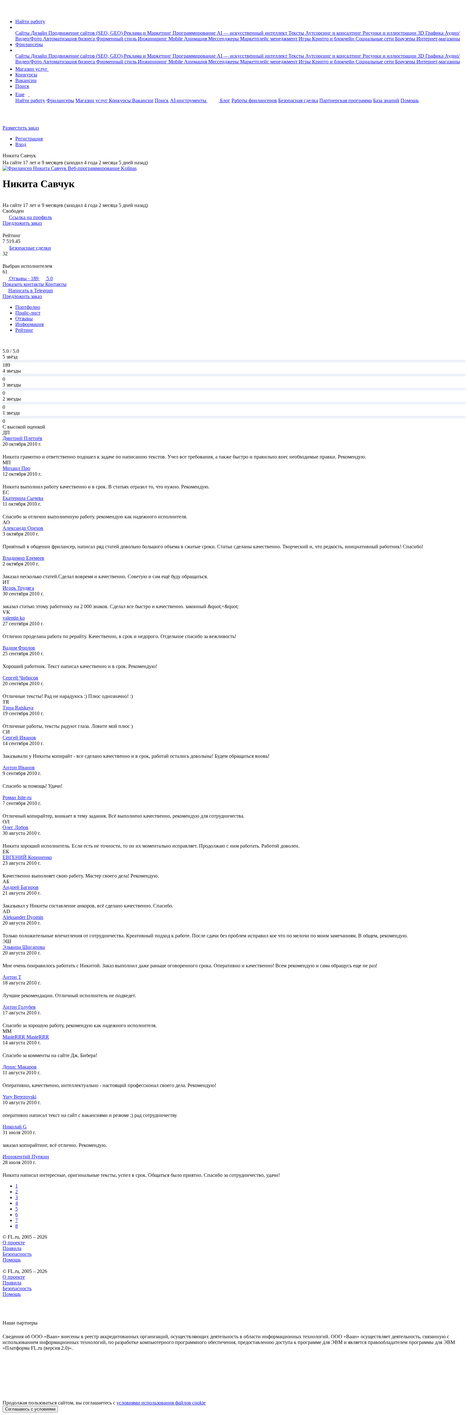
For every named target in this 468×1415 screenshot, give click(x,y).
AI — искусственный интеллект (252, 33)
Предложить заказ (22, 223)
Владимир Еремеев (23, 558)
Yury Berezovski (19, 1096)
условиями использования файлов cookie (161, 1402)
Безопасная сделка (298, 100)
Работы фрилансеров (254, 100)
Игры (305, 38)
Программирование (195, 33)
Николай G (15, 1126)
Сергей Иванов (19, 737)
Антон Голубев (19, 1007)
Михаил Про (16, 468)
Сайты (23, 33)
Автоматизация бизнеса (69, 38)
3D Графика (431, 33)
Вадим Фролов (19, 648)
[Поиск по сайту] (20, 117)
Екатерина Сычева (23, 498)
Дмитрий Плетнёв (22, 438)
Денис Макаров (20, 1067)
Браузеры (405, 38)
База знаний (386, 100)
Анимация (196, 38)
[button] (17, 27)
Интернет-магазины (438, 38)
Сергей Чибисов (20, 677)
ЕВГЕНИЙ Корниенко (27, 857)
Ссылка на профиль (30, 217)
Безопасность (17, 1254)
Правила (12, 1248)
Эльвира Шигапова (24, 947)
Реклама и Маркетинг (148, 33)
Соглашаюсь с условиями (30, 1409)
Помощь (410, 100)
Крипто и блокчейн (334, 38)
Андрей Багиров (21, 887)
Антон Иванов (19, 767)
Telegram (30, 290)
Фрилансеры (29, 44)
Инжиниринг (153, 38)
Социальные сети (375, 38)
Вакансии (26, 80)
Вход (20, 144)
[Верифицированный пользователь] (40, 156)
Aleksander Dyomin (23, 917)
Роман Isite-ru (17, 797)
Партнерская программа (345, 100)
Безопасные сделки (30, 248)
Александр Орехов (23, 528)
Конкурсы (26, 74)
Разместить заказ (21, 128)
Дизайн (39, 33)
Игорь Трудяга (18, 588)
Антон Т (12, 977)
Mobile (176, 38)
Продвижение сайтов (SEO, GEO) (86, 33)
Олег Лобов (15, 827)
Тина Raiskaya (18, 707)
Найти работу (30, 21)
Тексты (296, 33)
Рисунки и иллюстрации (390, 33)
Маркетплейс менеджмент (269, 38)
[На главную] (8, 10)
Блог (225, 100)
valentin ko (14, 618)
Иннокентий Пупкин (26, 1156)
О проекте (14, 1242)
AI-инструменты (189, 100)
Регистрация (29, 138)
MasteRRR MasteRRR (26, 1037)
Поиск (22, 86)
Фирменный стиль (117, 38)
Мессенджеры (224, 38)
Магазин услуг (32, 69)
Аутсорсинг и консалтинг (334, 33)
